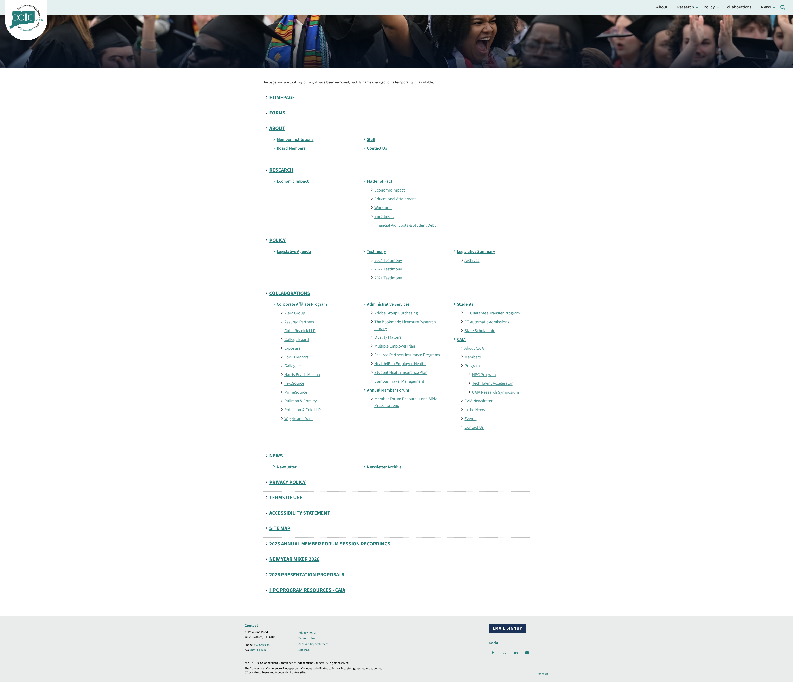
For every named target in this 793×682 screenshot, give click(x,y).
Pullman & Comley (300, 401)
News (766, 7)
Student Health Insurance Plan (400, 372)
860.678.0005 (262, 645)
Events (470, 419)
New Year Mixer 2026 (294, 559)
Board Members (291, 148)
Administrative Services (388, 304)
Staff (371, 140)
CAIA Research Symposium (495, 392)
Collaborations (737, 7)
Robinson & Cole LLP (302, 410)
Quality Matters (387, 337)
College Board (296, 340)
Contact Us (377, 148)
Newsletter (287, 467)
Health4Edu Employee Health (400, 364)
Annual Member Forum (388, 390)
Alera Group (294, 313)
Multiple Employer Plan (394, 346)
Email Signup (507, 628)
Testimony (376, 252)
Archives (471, 260)
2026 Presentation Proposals (306, 574)
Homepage (282, 97)
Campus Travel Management (399, 381)
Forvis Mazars (296, 357)
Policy (709, 7)
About (661, 7)
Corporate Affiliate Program (302, 304)
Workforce (383, 208)
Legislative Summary (476, 252)
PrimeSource (295, 392)
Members (472, 357)
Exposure (292, 348)
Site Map (279, 528)
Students (465, 304)
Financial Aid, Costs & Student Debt (405, 225)
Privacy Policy (287, 482)
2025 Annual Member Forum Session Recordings (330, 544)
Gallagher (292, 366)
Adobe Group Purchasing (396, 313)
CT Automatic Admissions (486, 322)
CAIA (461, 340)
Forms (277, 113)
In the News (474, 410)
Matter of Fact (379, 181)
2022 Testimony (388, 269)
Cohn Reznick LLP (300, 331)
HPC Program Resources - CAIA (307, 590)
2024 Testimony (388, 260)
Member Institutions (295, 140)
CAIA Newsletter (478, 401)
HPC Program (484, 375)
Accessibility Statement (299, 513)
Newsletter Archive (384, 467)
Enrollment (384, 216)
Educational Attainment (395, 199)
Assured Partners (299, 322)
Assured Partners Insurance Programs (407, 355)
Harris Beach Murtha (302, 375)
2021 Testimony (388, 278)
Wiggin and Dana (298, 419)
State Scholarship (479, 331)
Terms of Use (286, 497)
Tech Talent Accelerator (492, 383)
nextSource (294, 383)
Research (685, 7)
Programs (473, 366)
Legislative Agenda (294, 252)
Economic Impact (293, 181)
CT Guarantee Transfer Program (492, 313)
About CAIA (474, 348)
